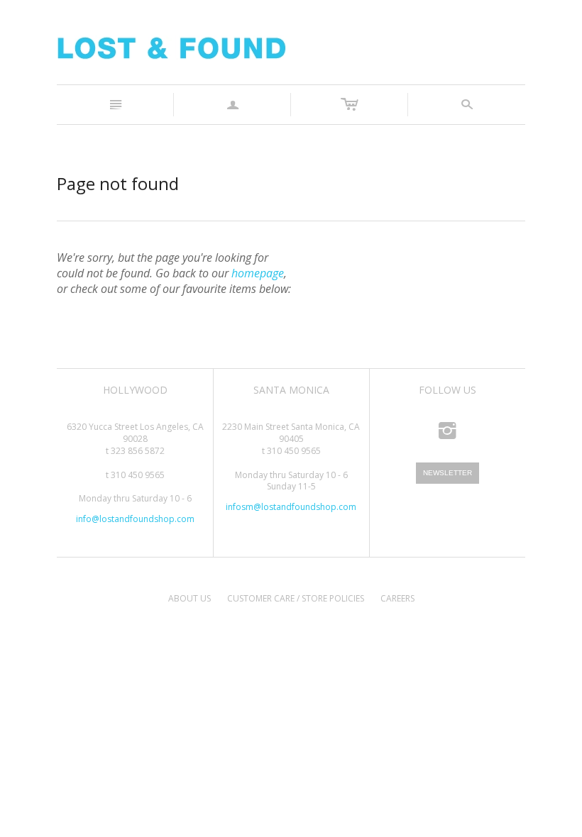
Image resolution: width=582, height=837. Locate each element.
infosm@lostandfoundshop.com (291, 507)
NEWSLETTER (447, 473)
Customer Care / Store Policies (295, 598)
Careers (397, 598)
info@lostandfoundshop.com (135, 519)
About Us (189, 598)
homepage (257, 273)
